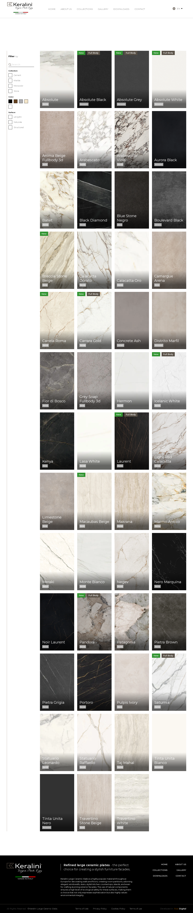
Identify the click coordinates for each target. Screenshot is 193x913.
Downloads (121, 9)
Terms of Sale (81, 908)
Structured (19, 127)
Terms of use (136, 908)
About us (66, 9)
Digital (180, 908)
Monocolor (18, 86)
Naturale (18, 122)
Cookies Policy (118, 908)
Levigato (18, 117)
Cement (17, 75)
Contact (139, 9)
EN (178, 8)
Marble (17, 80)
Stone (16, 91)
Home (51, 9)
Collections (85, 9)
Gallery (103, 9)
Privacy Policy (100, 908)
